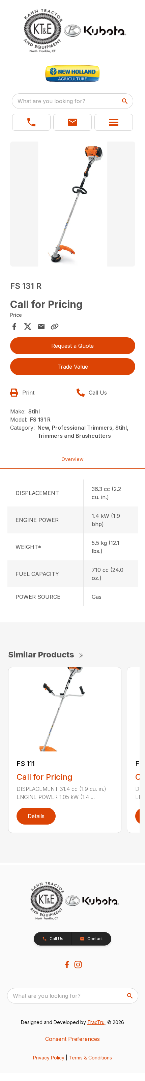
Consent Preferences (72, 1039)
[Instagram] (78, 964)
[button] (31, 122)
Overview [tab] (72, 459)
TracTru (96, 1022)
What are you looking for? (51, 101)
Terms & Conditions (90, 1057)
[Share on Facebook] (14, 326)
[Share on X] (28, 326)
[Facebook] (67, 964)
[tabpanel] (72, 205)
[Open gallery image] (72, 204)
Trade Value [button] (72, 366)
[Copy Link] (55, 326)
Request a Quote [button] (72, 345)
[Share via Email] (41, 326)
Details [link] (36, 816)
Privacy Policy (48, 1057)
